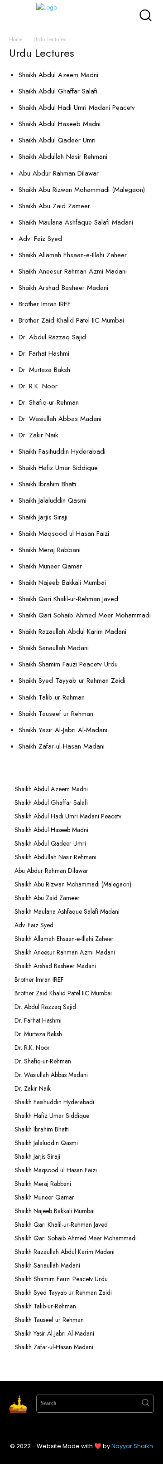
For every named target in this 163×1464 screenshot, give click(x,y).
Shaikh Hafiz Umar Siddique (58, 468)
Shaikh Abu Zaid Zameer (54, 206)
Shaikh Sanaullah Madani (54, 648)
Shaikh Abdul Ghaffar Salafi (58, 91)
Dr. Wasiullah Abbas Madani (60, 419)
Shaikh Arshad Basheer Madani (63, 288)
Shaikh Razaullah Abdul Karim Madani (72, 632)
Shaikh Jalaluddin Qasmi (52, 500)
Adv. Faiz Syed (40, 239)
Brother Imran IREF (45, 304)
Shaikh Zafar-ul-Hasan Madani (62, 746)
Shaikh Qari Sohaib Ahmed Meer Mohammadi (85, 615)
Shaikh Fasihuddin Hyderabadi (62, 451)
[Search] (145, 1404)
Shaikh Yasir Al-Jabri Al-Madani (63, 730)
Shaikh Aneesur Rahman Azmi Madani (73, 271)
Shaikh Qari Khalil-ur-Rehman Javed (68, 599)
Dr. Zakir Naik (38, 435)
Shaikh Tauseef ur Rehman (56, 714)
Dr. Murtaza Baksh (44, 370)
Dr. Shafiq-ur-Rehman (49, 402)
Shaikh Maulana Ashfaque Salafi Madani (76, 222)
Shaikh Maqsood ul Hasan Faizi (64, 534)
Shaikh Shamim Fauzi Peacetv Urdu (68, 664)
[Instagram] (72, 1428)
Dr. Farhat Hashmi (44, 353)
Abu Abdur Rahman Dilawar (59, 173)
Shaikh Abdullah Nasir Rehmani (63, 157)
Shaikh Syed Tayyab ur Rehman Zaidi (72, 680)
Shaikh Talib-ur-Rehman (52, 697)
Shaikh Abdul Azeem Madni (58, 75)
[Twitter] (90, 1428)
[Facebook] (54, 1428)
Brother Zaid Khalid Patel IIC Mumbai (71, 320)
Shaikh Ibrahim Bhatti (47, 484)
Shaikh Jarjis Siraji (43, 517)
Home (16, 39)
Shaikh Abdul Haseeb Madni (60, 124)
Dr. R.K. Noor (38, 386)
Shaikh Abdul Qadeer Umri (57, 140)
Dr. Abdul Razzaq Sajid (52, 337)
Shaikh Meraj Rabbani (50, 550)
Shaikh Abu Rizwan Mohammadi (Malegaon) (82, 190)
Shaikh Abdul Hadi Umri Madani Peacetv (77, 108)
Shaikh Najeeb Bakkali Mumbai (63, 583)
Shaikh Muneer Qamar (50, 566)
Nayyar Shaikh (132, 1446)
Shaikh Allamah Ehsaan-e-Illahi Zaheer (73, 255)
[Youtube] (108, 1428)
